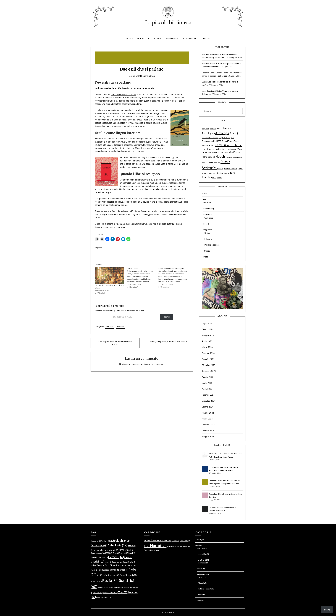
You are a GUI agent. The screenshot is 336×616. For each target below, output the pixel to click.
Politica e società (211, 245)
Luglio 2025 (207, 383)
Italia (235, 149)
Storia (207, 251)
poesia (210, 162)
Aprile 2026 (207, 341)
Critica (207, 233)
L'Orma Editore (110, 565)
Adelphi (213, 129)
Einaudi (236, 141)
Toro (232, 172)
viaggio (219, 178)
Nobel (219, 156)
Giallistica (208, 218)
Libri (204, 199)
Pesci (204, 162)
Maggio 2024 (208, 413)
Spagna (240, 168)
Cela (232, 138)
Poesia (157, 38)
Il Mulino (230, 149)
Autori (206, 38)
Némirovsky (100, 120)
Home (129, 38)
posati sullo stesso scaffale (123, 94)
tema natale (213, 173)
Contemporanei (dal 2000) (211, 141)
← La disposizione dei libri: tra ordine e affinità (115, 343)
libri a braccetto (218, 152)
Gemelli (220, 145)
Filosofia (208, 239)
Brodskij (233, 133)
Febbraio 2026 (208, 353)
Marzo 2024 (207, 418)
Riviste (205, 257)
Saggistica (172, 38)
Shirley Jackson (230, 168)
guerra (204, 149)
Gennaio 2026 (208, 359)
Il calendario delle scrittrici (216, 149)
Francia (211, 145)
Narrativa (143, 38)
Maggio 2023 (208, 436)
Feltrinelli (205, 145)
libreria (210, 152)
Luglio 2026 (207, 323)
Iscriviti (167, 317)
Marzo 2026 (207, 347)
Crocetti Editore (227, 141)
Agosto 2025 (207, 377)
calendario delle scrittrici (210, 138)
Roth (218, 162)
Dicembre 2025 (208, 365)
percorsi (238, 157)
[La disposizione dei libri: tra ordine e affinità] (109, 275)
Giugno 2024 (207, 407)
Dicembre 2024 (208, 401)
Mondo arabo (208, 157)
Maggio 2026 (208, 335)
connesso (135, 364)
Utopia (214, 178)
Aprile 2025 (207, 389)
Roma (215, 162)
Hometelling (189, 38)
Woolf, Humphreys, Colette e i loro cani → (168, 341)
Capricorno (224, 137)
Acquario (205, 129)
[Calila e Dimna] (142, 277)
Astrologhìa (208, 133)
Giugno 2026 (207, 329)
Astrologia (222, 133)
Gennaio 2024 (208, 430)
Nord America (229, 157)
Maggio (226, 152)
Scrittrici (209, 167)
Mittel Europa (234, 152)
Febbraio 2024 (208, 424)
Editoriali (109, 326)
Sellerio (220, 168)
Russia (225, 162)
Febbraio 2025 (208, 395)
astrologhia (223, 128)
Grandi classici (233, 145)
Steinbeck (205, 173)
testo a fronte (223, 173)
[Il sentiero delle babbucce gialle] (174, 277)
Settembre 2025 (209, 371)
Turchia (207, 177)
